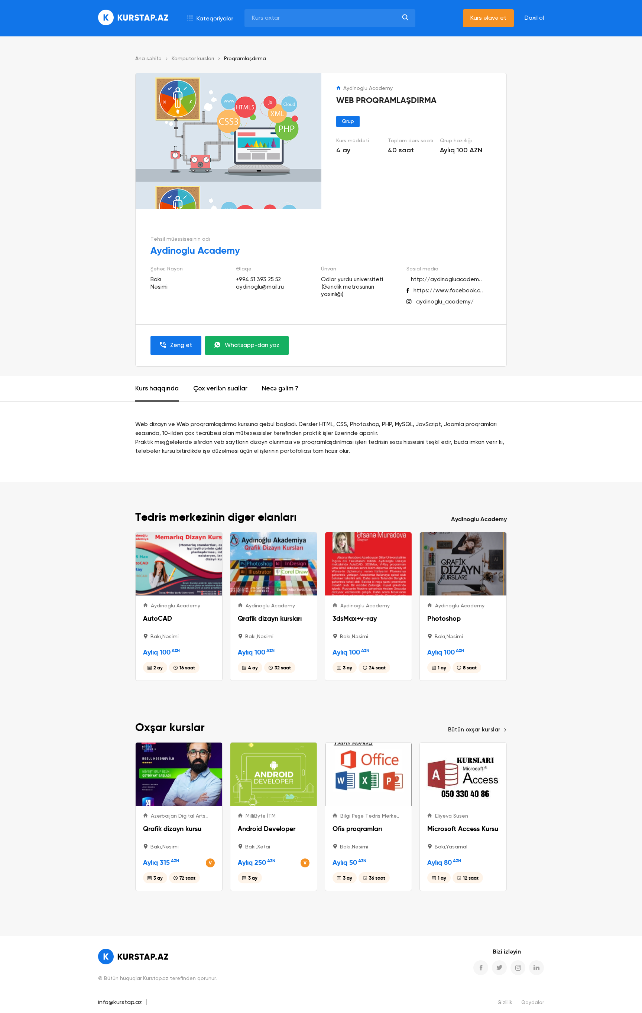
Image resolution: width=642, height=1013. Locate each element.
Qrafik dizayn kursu (172, 828)
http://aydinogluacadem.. (446, 279)
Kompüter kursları (193, 58)
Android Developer (266, 828)
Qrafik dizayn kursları (270, 618)
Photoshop (444, 618)
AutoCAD (157, 618)
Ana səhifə (148, 58)
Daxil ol (534, 18)
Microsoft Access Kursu (462, 828)
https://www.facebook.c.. (448, 290)
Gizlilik (504, 1002)
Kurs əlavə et (488, 18)
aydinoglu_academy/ (445, 302)
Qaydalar (532, 1002)
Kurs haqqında (157, 389)
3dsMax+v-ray (355, 618)
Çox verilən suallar (220, 389)
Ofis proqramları (357, 828)
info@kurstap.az (120, 1003)
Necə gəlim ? (280, 389)
